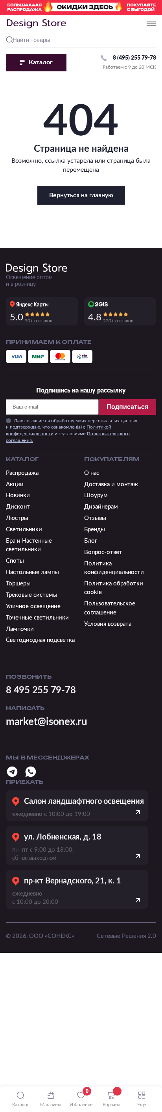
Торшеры (18, 584)
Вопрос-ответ (103, 552)
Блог (90, 541)
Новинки (18, 495)
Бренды (94, 529)
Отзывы (95, 518)
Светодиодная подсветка (40, 640)
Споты (15, 561)
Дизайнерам (101, 507)
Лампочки (20, 629)
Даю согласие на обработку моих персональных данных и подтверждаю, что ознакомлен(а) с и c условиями (71, 430)
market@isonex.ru (46, 722)
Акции (15, 484)
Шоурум (96, 495)
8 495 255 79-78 (40, 690)
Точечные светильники (37, 618)
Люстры (17, 518)
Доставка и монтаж (111, 484)
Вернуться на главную (81, 195)
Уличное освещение (33, 606)
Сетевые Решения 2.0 (126, 936)
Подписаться (127, 406)
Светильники (24, 529)
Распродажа (22, 473)
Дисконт (18, 507)
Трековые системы (31, 595)
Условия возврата (107, 624)
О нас (91, 473)
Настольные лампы (32, 572)
